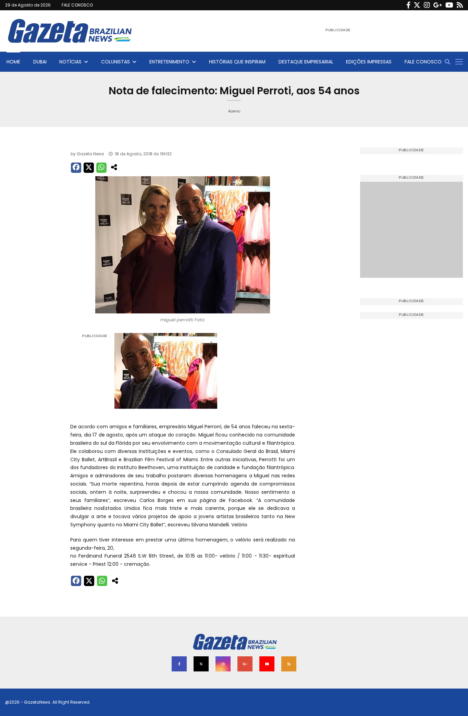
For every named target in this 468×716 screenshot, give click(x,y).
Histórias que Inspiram (237, 61)
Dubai (40, 61)
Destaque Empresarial (306, 61)
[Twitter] (417, 5)
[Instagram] (427, 5)
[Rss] (460, 5)
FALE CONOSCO (77, 5)
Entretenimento (169, 61)
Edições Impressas (369, 61)
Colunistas (115, 61)
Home (13, 61)
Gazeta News (90, 154)
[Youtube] (449, 5)
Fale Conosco (423, 61)
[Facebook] (408, 5)
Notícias (70, 61)
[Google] (437, 5)
